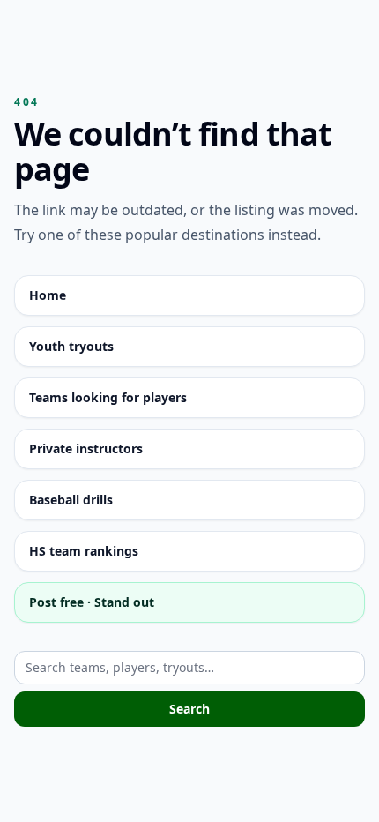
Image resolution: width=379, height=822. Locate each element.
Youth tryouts (71, 346)
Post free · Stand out (91, 602)
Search (189, 708)
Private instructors (86, 448)
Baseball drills (71, 499)
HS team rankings (83, 550)
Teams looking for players (108, 397)
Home (47, 295)
